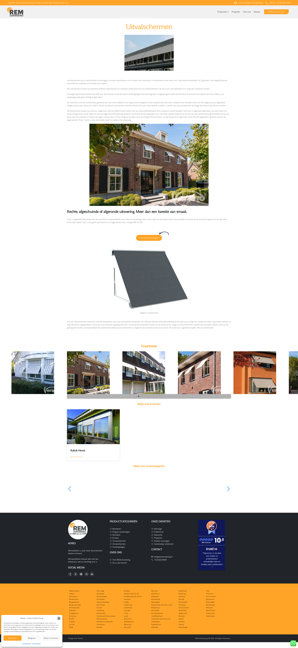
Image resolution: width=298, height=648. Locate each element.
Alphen (71, 594)
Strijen (181, 619)
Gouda (99, 608)
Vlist (208, 591)
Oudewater (155, 621)
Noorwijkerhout (157, 613)
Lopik (126, 616)
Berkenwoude (74, 608)
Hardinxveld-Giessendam (106, 616)
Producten (222, 12)
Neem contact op (60, 3)
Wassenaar (210, 599)
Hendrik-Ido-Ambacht (105, 621)
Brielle (71, 619)
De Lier (71, 624)
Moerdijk (127, 627)
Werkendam (210, 605)
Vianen (181, 624)
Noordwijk (155, 610)
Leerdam (127, 599)
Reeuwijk (154, 627)
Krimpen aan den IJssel (132, 596)
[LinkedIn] (92, 574)
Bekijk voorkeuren (51, 638)
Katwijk (99, 627)
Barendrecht (74, 599)
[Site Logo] (15, 11)
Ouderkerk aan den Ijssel (160, 619)
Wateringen (210, 602)
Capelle (72, 621)
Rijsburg (182, 596)
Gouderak (100, 610)
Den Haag (100, 591)
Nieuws (257, 12)
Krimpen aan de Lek (131, 594)
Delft (71, 627)
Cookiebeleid (26, 643)
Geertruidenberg (103, 602)
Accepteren (12, 638)
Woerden (209, 608)
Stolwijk (182, 616)
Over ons (247, 12)
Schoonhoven (184, 608)
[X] (75, 574)
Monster (154, 591)
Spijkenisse (183, 613)
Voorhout (209, 594)
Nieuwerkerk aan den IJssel (161, 605)
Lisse (126, 613)
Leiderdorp (128, 605)
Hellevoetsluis (102, 619)
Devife (80, 638)
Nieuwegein (155, 602)
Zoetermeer (210, 613)
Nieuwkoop (155, 608)
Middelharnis (129, 621)
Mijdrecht (127, 624)
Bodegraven (73, 613)
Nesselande (155, 599)
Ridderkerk (183, 591)
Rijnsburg (182, 594)
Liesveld (127, 610)
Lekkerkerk (128, 608)
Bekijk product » (77, 457)
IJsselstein (101, 624)
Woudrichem (210, 610)
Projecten (236, 12)
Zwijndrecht (210, 616)
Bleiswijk (72, 610)
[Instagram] (86, 574)
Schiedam (182, 605)
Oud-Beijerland (156, 616)
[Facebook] (70, 574)
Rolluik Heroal (77, 450)
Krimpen (127, 591)
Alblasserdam (74, 591)
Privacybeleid (36, 643)
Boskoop (72, 616)
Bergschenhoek (75, 605)
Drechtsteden (102, 596)
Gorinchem (101, 605)
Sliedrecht (182, 610)
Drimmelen (101, 599)
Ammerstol (73, 596)
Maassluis (128, 619)
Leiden (126, 602)
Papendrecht (156, 624)
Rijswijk (181, 599)
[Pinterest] (81, 574)
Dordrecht (100, 594)
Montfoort (155, 594)
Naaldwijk (155, 596)
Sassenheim (183, 602)
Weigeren (32, 638)
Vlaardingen (183, 627)
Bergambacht (74, 602)
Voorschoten (211, 596)
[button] (59, 618)
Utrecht (181, 621)
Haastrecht (101, 613)
